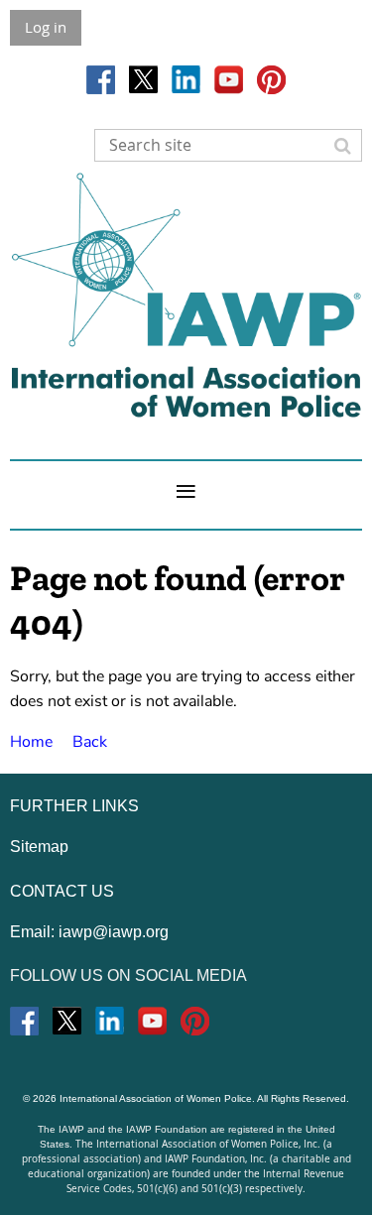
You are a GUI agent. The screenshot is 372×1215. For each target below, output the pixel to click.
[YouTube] (228, 79)
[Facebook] (100, 79)
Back (89, 742)
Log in (45, 27)
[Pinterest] (271, 79)
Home (31, 742)
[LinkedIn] (186, 79)
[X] (143, 79)
